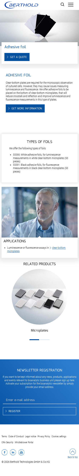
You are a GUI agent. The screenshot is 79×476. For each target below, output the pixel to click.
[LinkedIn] (13, 452)
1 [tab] (34, 339)
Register (14, 411)
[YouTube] (21, 452)
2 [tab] (44, 339)
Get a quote (18, 57)
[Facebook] (4, 452)
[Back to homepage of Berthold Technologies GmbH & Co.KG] (21, 5)
